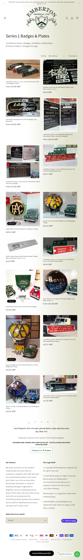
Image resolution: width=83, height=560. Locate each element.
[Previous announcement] (4, 3)
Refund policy (33, 539)
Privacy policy (44, 539)
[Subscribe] (45, 520)
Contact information (42, 542)
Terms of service (56, 539)
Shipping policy (67, 539)
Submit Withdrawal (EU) (41, 553)
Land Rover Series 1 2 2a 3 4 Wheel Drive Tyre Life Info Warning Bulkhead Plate (59, 170)
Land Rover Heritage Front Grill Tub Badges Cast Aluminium (21, 120)
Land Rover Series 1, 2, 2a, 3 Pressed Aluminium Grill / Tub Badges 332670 (22, 82)
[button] (4, 18)
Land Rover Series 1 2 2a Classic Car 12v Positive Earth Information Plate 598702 (58, 260)
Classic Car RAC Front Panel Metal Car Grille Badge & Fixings (22, 407)
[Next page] (54, 421)
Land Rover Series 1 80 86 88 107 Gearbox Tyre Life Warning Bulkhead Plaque (59, 340)
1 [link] (28, 422)
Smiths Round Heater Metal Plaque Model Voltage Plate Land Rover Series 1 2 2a (22, 257)
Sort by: (43, 56)
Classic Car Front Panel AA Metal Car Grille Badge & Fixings (59, 222)
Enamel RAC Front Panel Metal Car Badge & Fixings (22, 229)
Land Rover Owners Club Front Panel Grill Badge (21, 306)
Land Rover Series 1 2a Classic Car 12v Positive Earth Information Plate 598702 (60, 397)
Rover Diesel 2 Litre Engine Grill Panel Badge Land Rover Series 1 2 (59, 299)
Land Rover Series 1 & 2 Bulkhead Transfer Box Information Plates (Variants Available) (58, 135)
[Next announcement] (79, 3)
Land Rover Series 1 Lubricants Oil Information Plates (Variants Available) (23, 182)
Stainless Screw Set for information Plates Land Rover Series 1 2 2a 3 (58, 88)
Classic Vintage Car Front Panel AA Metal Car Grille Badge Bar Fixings (22, 366)
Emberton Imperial (21, 539)
